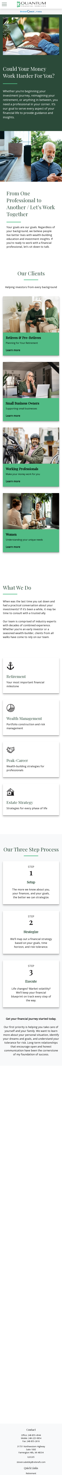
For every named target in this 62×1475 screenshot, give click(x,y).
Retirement (31, 1473)
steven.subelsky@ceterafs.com (31, 1462)
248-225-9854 (34, 1438)
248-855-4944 (34, 1435)
